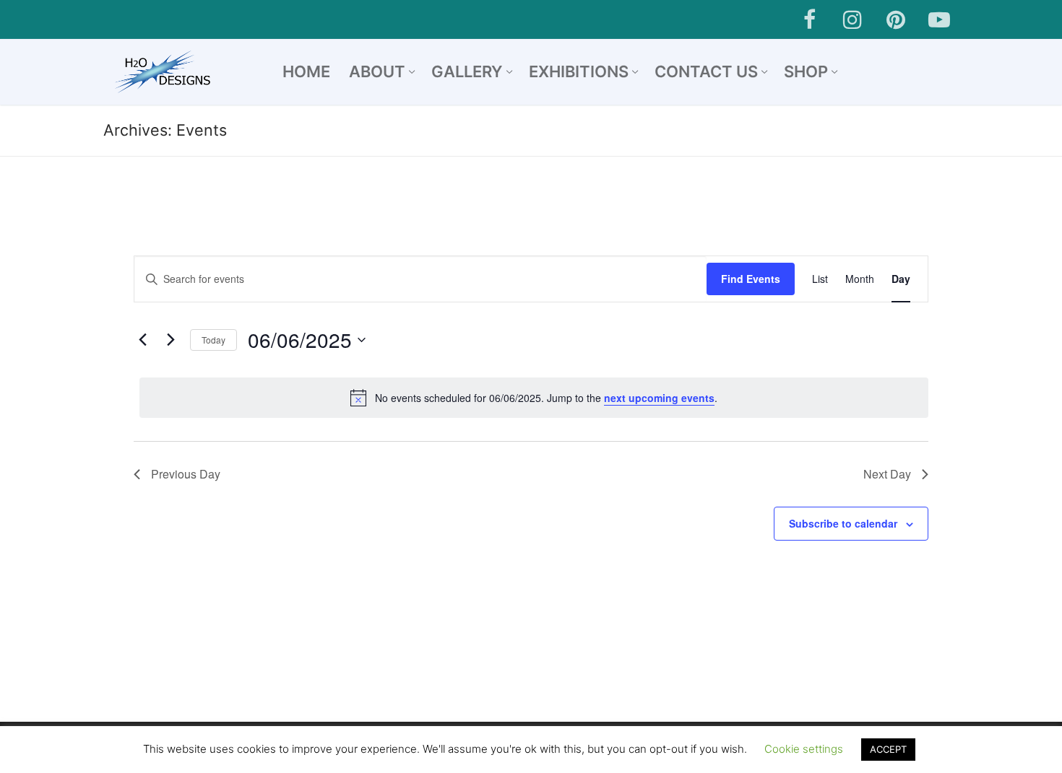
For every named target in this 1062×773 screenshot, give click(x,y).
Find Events (750, 278)
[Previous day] (142, 340)
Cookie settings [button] (803, 749)
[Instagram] (852, 19)
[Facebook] (809, 19)
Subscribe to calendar (843, 523)
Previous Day (185, 474)
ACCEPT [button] (888, 749)
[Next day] (170, 340)
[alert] (533, 397)
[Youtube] (939, 19)
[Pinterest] (895, 19)
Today (213, 339)
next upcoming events (659, 397)
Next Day (887, 474)
